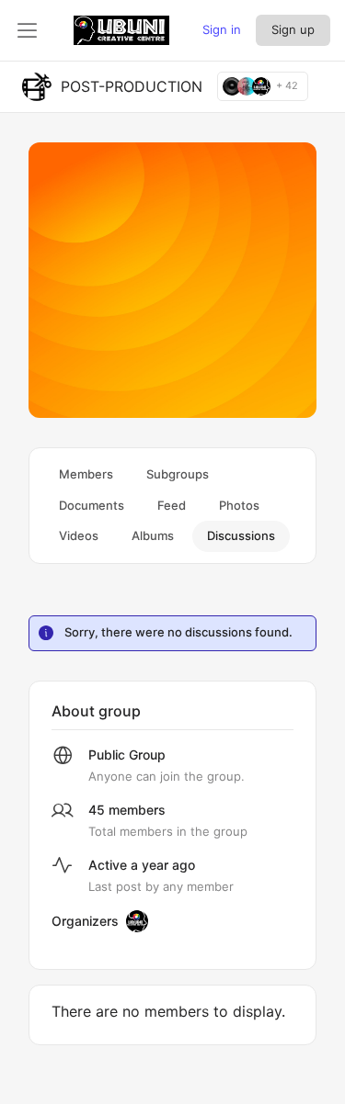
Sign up (293, 29)
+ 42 (287, 86)
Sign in (221, 29)
